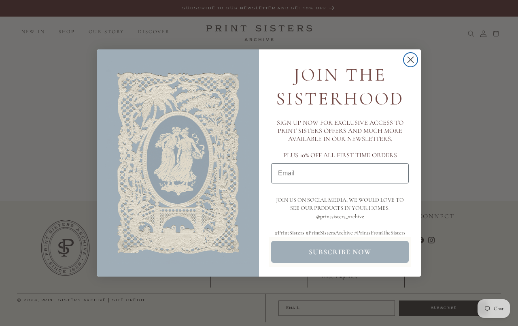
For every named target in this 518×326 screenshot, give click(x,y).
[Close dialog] (410, 60)
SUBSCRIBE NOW (340, 251)
